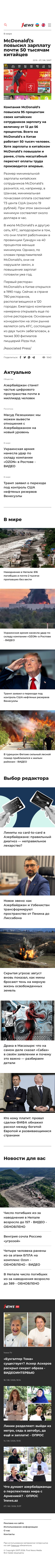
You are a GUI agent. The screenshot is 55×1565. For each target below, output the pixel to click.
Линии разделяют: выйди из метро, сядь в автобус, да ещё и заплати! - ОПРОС (27, 1430)
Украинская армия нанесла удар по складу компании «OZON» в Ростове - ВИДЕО (20, 457)
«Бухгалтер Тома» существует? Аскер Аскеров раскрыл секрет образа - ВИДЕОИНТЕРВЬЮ (27, 1366)
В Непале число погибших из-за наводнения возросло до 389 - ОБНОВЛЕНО (27, 1278)
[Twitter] (24, 357)
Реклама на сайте (14, 1523)
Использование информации (21, 1527)
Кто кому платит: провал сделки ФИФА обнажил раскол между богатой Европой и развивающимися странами (27, 1126)
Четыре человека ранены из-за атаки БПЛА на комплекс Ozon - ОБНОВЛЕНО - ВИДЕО (25, 1257)
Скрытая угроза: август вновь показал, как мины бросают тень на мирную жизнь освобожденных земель (24, 981)
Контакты (9, 1534)
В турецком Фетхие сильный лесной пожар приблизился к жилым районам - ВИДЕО (27, 758)
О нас (7, 1530)
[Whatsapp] (29, 357)
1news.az (15, 1545)
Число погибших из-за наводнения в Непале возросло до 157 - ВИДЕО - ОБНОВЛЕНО (25, 1220)
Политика (8, 409)
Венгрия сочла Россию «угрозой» (23, 1239)
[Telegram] (33, 357)
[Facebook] (20, 357)
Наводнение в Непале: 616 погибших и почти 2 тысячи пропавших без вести (21, 576)
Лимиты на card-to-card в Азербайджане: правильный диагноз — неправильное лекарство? (27, 839)
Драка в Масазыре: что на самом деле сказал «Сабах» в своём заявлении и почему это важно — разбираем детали (27, 1054)
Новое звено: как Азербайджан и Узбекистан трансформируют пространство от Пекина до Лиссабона (27, 909)
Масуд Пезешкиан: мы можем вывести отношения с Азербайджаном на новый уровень (22, 423)
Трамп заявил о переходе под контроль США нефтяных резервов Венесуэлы (25, 489)
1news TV (8, 1353)
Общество (8, 379)
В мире (8, 34)
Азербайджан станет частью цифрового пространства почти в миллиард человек (22, 391)
